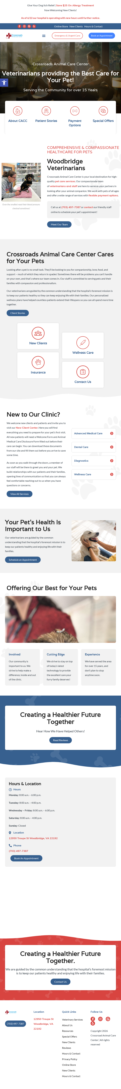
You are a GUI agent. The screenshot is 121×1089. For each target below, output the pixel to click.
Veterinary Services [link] (72, 1019)
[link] (4, 83)
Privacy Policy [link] (69, 1059)
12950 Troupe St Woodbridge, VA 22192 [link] (33, 838)
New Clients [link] (76, 26)
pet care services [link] (65, 181)
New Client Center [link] (27, 428)
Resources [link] (67, 1030)
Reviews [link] (66, 1047)
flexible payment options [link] (103, 195)
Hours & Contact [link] (93, 26)
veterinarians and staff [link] (63, 186)
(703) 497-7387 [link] (71, 207)
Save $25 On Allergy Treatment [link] (75, 5)
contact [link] (88, 207)
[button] (19, 26)
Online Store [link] (61, 26)
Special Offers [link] (69, 1036)
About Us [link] (67, 1025)
